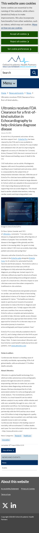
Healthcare (27, 436)
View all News (7, 450)
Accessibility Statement (10, 489)
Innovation (6, 440)
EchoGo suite (16, 258)
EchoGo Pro (22, 139)
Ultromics (7, 234)
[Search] (34, 72)
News (28, 93)
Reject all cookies (18, 41)
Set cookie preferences (18, 49)
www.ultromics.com (18, 346)
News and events (16, 93)
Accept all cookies (18, 34)
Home (3, 93)
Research (18, 436)
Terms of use (6, 494)
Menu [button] (7, 83)
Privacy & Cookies (28, 489)
